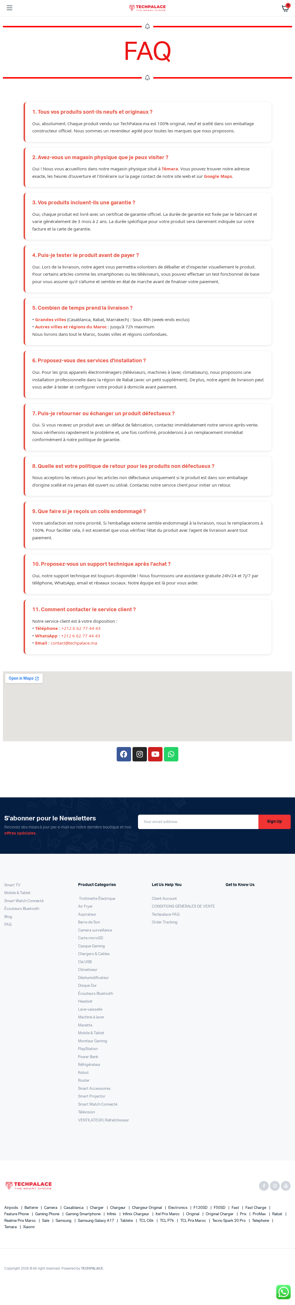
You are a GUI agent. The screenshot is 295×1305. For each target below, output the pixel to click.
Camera (51, 1208)
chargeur (118, 1208)
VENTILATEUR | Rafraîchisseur (103, 1120)
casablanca (74, 1208)
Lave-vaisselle (90, 1009)
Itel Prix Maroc (168, 1214)
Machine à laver (91, 1017)
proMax (260, 1214)
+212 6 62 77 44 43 (81, 628)
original (193, 1214)
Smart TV (12, 885)
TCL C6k (146, 1221)
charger (97, 1208)
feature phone (17, 1214)
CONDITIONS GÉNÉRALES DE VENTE (183, 906)
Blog (8, 917)
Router (84, 1081)
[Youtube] (155, 754)
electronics (178, 1208)
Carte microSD (90, 938)
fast (236, 1208)
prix (243, 1214)
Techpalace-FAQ (165, 915)
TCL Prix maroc (193, 1221)
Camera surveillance (95, 930)
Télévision (86, 1112)
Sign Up (274, 822)
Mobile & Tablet (17, 893)
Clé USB (85, 962)
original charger (220, 1214)
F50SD (220, 1208)
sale (46, 1221)
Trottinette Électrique (96, 899)
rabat (277, 1214)
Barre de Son (89, 922)
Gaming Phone (47, 1214)
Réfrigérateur (89, 1065)
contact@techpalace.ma (74, 643)
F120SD (201, 1208)
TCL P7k (167, 1221)
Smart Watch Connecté (24, 901)
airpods (11, 1208)
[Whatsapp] (171, 754)
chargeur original (147, 1208)
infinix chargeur (136, 1214)
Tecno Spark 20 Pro (229, 1221)
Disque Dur (87, 986)
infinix (112, 1214)
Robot (83, 1073)
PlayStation (88, 1049)
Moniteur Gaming (92, 1041)
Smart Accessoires (94, 1089)
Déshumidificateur (93, 978)
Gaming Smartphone (83, 1214)
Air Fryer (85, 906)
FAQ (8, 925)
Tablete (127, 1221)
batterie (31, 1208)
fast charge (256, 1208)
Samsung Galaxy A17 (96, 1221)
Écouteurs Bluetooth (21, 909)
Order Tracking (164, 922)
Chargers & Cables (94, 954)
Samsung (64, 1221)
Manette (85, 1025)
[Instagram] (140, 754)
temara (11, 1227)
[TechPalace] (147, 8)
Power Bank (88, 1057)
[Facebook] (124, 754)
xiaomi (29, 1227)
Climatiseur (87, 970)
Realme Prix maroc (20, 1221)
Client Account (164, 899)
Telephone (261, 1221)
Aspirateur (87, 915)
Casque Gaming (91, 946)
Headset (85, 1001)
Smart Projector (91, 1096)
